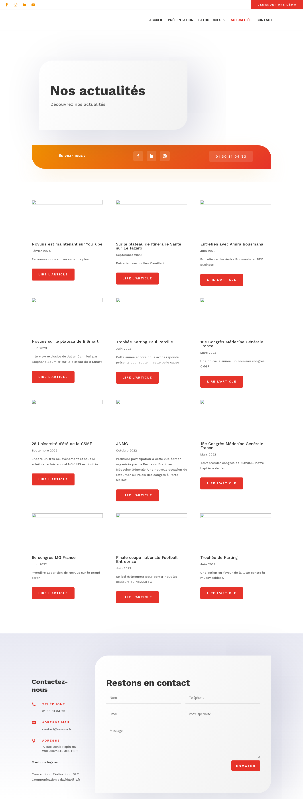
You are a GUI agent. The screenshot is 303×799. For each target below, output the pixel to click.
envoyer (246, 766)
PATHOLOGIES (209, 20)
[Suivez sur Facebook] (6, 4)
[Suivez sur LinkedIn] (24, 4)
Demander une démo (277, 4)
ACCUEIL (156, 20)
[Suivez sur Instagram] (15, 4)
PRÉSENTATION (180, 20)
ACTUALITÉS (241, 20)
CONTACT (264, 20)
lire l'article (53, 274)
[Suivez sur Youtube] (33, 4)
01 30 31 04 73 (231, 156)
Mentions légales (45, 762)
